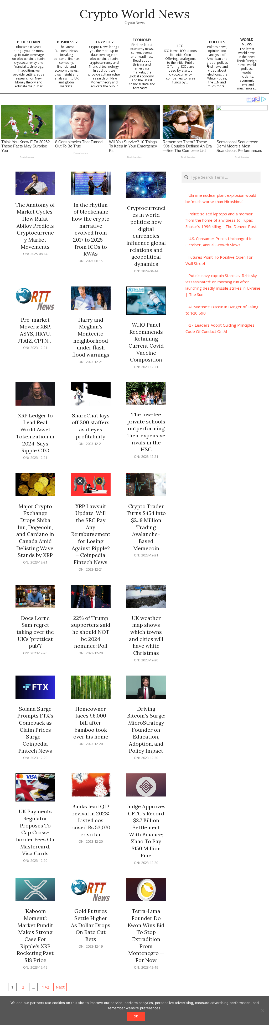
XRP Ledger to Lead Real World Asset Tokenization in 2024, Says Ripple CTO (35, 433)
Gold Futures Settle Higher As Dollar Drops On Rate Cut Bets (90, 925)
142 (45, 987)
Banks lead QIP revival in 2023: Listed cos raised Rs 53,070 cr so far (90, 820)
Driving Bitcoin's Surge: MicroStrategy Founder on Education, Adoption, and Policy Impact (146, 729)
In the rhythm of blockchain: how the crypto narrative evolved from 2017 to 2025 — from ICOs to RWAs (91, 229)
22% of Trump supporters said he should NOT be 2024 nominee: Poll (90, 632)
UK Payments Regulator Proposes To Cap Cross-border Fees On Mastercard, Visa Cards (35, 832)
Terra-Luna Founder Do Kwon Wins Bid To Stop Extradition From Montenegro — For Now (146, 935)
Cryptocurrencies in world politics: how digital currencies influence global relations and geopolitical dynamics (146, 236)
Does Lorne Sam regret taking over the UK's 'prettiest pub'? (35, 632)
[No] (262, 1010)
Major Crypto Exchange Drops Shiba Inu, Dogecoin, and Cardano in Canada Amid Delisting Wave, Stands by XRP (35, 531)
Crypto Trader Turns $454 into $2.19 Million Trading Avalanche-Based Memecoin (146, 527)
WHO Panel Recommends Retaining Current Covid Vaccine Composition (146, 342)
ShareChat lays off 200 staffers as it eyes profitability (91, 426)
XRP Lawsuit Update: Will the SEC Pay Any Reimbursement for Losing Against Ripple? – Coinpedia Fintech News (90, 534)
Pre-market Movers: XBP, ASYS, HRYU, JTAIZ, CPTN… (35, 330)
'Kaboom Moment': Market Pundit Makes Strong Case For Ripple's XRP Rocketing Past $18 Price (35, 935)
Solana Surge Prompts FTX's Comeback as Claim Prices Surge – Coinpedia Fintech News (35, 729)
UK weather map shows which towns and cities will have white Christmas (146, 635)
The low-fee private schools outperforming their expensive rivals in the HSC (146, 432)
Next (60, 987)
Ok (136, 1016)
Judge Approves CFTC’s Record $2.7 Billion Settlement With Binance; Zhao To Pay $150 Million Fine (146, 831)
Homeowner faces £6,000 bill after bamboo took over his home (90, 722)
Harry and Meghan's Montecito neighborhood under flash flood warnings (90, 337)
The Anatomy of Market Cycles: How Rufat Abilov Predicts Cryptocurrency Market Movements (35, 225)
